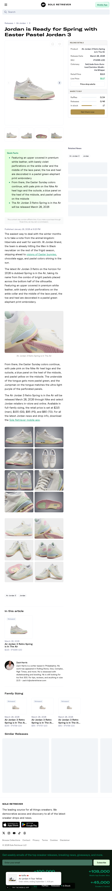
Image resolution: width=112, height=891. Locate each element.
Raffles (45, 885)
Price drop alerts (87, 84)
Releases (9, 23)
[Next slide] (59, 83)
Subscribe (101, 862)
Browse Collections (11, 840)
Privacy (36, 840)
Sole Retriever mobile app (24, 419)
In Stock (66, 885)
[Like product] (59, 44)
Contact (26, 840)
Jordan (22, 595)
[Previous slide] (9, 83)
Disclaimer (65, 840)
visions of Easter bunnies (41, 254)
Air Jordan (21, 23)
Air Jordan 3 (11, 595)
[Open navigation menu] (5, 4)
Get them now (87, 112)
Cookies (54, 840)
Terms (45, 840)
